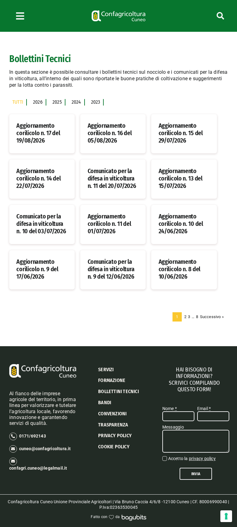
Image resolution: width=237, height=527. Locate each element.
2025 (57, 102)
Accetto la (192, 458)
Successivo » (212, 316)
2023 (95, 102)
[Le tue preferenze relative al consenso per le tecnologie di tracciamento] (226, 516)
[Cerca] (207, 16)
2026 (38, 102)
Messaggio (173, 427)
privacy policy (202, 458)
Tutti (17, 102)
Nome (169, 408)
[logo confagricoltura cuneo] (118, 12)
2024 (76, 102)
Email (204, 408)
